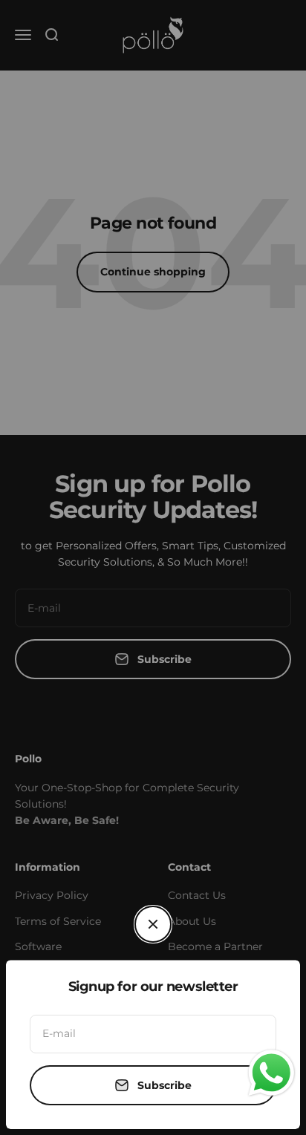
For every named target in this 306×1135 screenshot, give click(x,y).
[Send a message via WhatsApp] (271, 1073)
